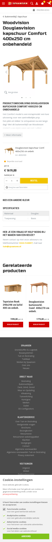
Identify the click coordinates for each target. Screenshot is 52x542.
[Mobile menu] (3, 3)
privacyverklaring (10, 494)
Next (46, 72)
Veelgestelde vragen (26, 424)
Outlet (26, 405)
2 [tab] (26, 97)
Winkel (26, 471)
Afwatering (26, 393)
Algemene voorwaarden (26, 449)
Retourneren (26, 433)
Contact (26, 446)
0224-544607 (26, 242)
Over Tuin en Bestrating (26, 421)
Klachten (26, 440)
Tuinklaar (26, 359)
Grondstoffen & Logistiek (26, 349)
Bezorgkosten (26, 430)
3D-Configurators (26, 408)
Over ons (26, 365)
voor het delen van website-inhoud (21, 529)
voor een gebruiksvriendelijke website (23, 516)
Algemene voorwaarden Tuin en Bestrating (26, 452)
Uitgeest (26, 468)
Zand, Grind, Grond (26, 387)
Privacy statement (26, 455)
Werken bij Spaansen (26, 362)
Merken (26, 402)
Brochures (26, 427)
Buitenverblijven (26, 384)
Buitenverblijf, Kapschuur (16, 16)
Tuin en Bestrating (26, 356)
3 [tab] (30, 97)
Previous (6, 72)
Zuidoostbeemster (26, 474)
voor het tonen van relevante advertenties (25, 523)
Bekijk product (13, 324)
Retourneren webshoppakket (26, 436)
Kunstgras (26, 399)
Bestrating (26, 381)
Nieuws (26, 368)
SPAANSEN (26, 345)
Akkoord (26, 536)
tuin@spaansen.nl (12, 246)
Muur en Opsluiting (26, 390)
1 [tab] (22, 97)
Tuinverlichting (26, 396)
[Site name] (18, 3)
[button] (31, 3)
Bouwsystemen (26, 353)
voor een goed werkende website (21, 510)
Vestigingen (26, 443)
